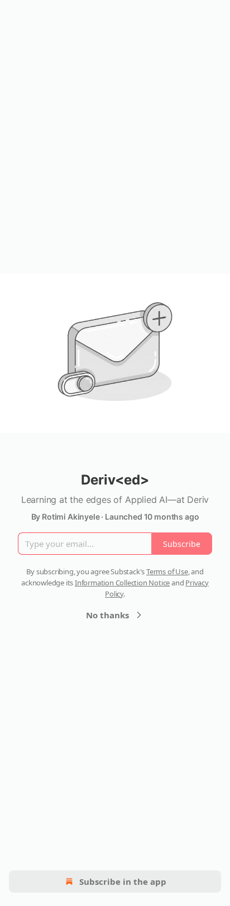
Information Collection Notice (122, 583)
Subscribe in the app (122, 881)
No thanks (107, 615)
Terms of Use (167, 571)
